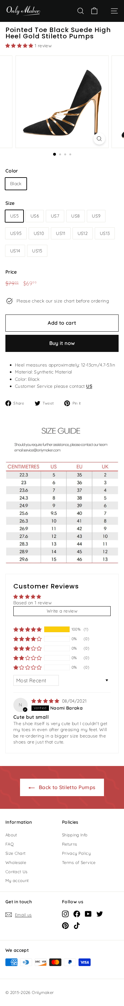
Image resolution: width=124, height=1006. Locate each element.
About (11, 834)
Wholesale (15, 862)
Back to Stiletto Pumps (66, 787)
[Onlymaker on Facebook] (76, 913)
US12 (83, 233)
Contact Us (16, 871)
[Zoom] (99, 139)
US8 (75, 216)
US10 (39, 233)
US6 (35, 216)
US (89, 386)
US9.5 (16, 233)
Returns (69, 844)
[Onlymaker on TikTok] (76, 925)
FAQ (9, 844)
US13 (105, 233)
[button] (20, 46)
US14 (15, 251)
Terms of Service (79, 862)
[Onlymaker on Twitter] (99, 913)
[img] (46, 701)
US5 (14, 216)
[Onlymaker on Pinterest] (65, 925)
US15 (37, 251)
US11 (60, 233)
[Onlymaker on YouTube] (88, 913)
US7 (55, 216)
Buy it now (62, 343)
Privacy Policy (76, 853)
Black (16, 183)
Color (11, 171)
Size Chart (15, 853)
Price (11, 272)
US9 (96, 216)
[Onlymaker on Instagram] (65, 913)
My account (17, 880)
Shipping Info (75, 834)
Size (10, 203)
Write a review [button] (62, 611)
